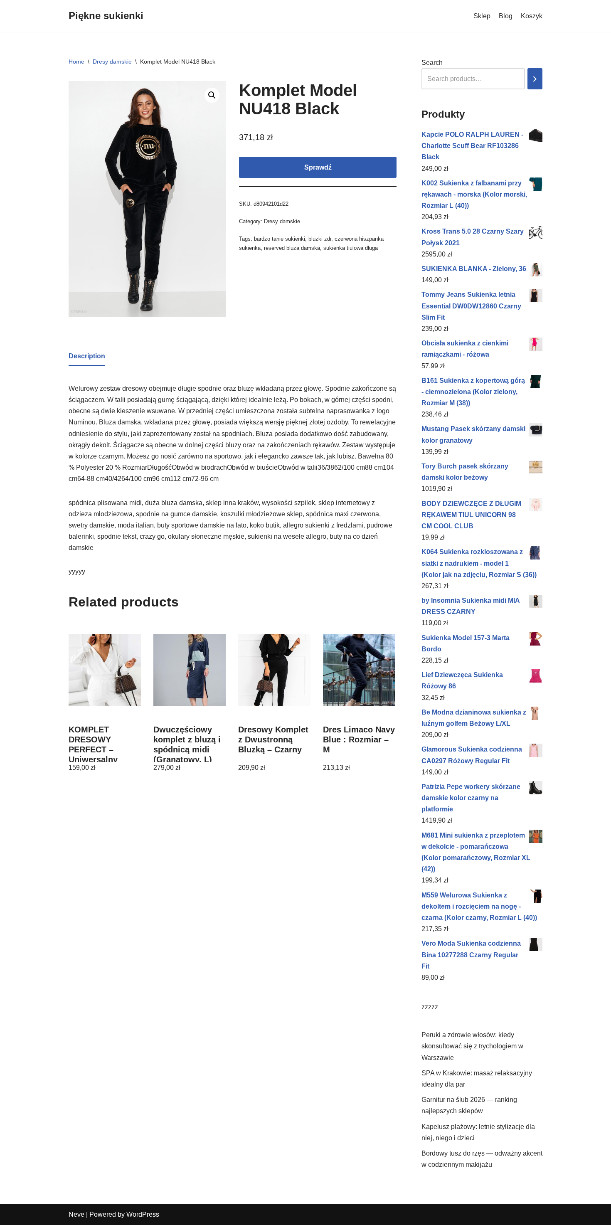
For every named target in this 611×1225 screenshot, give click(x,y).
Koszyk (531, 16)
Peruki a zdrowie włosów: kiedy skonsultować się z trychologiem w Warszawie (472, 1046)
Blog (505, 16)
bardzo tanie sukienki (279, 239)
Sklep (481, 16)
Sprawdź (318, 167)
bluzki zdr (319, 239)
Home (76, 61)
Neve (76, 1214)
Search (432, 62)
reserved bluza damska (292, 248)
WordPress (142, 1214)
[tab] (87, 356)
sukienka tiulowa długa (350, 248)
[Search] (534, 78)
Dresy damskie (112, 61)
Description (87, 356)
